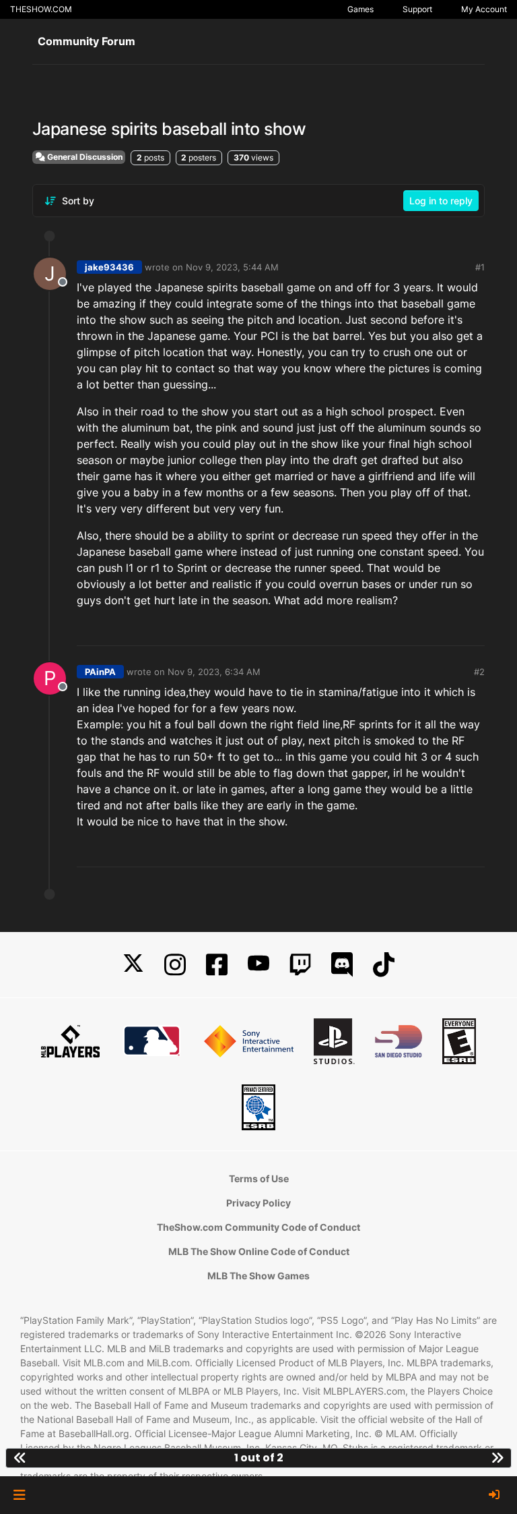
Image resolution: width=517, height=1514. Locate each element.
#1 (480, 267)
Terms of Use (259, 1178)
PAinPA (100, 671)
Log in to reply (441, 200)
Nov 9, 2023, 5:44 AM (232, 267)
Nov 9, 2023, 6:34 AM (214, 671)
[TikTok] (383, 964)
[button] (19, 1495)
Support (417, 9)
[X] (133, 964)
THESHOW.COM (41, 9)
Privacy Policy (258, 1203)
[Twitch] (300, 964)
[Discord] (342, 964)
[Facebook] (217, 964)
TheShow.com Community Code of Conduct (258, 1227)
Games (360, 9)
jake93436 (109, 267)
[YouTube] (258, 964)
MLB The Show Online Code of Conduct (258, 1251)
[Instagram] (175, 964)
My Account (484, 9)
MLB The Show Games (258, 1275)
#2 (479, 671)
